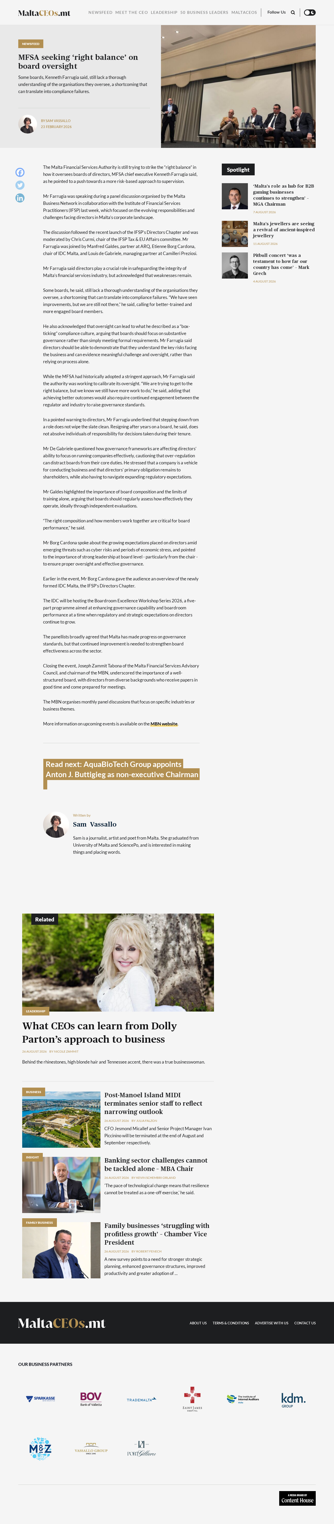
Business (33, 1092)
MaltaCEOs (244, 13)
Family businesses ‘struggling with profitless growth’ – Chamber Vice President (156, 1234)
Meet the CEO (131, 13)
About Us (198, 1323)
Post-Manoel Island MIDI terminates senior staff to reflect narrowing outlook (153, 1103)
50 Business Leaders (204, 13)
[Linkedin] (21, 199)
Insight (32, 1157)
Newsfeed (100, 13)
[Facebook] (21, 174)
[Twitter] (21, 186)
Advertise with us (271, 1323)
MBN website (164, 723)
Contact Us (305, 1323)
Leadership (164, 13)
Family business (39, 1223)
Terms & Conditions (231, 1323)
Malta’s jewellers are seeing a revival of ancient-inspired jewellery (284, 230)
